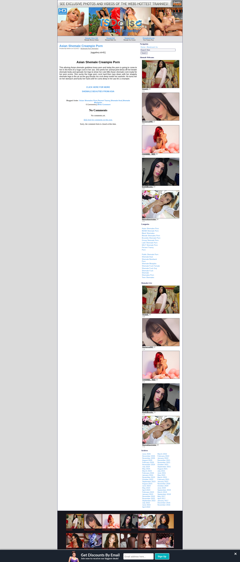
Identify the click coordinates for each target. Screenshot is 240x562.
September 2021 (164, 467)
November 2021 (164, 462)
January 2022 (163, 458)
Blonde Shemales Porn (151, 236)
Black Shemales (148, 233)
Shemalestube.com (148, 38)
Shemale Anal (116, 100)
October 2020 (163, 486)
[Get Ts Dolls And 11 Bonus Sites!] (120, 35)
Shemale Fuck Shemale (147, 272)
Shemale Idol (110, 38)
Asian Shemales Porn (88, 100)
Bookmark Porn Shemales (89, 48)
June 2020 (162, 488)
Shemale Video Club (91, 38)
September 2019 (164, 490)
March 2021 (162, 477)
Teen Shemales (148, 277)
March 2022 (162, 454)
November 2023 (148, 477)
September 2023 (149, 481)
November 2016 (164, 505)
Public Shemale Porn (150, 254)
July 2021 (161, 471)
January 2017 (163, 501)
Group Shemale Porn (150, 240)
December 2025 (148, 456)
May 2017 (161, 496)
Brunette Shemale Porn (151, 238)
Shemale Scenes (129, 38)
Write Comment (104, 104)
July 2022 (146, 503)
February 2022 (163, 456)
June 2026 (146, 454)
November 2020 (164, 484)
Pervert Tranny (104, 100)
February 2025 (148, 462)
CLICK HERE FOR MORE (98, 87)
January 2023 (147, 494)
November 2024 (148, 465)
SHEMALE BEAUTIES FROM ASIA (98, 91)
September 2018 (164, 494)
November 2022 (148, 498)
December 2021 (164, 460)
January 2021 (163, 481)
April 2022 (146, 507)
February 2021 (163, 479)
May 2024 (146, 469)
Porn (144, 250)
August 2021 (163, 469)
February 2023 (148, 492)
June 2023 (146, 486)
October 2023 (147, 479)
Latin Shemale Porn (150, 243)
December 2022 (148, 496)
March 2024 (147, 471)
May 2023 (146, 488)
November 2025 (148, 458)
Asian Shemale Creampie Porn (81, 46)
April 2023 (146, 490)
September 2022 (149, 501)
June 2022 (146, 505)
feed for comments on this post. (98, 120)
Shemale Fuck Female (151, 266)
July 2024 (146, 467)
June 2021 (162, 473)
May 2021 (161, 475)
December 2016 (164, 503)
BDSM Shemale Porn (150, 231)
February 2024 (148, 473)
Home (143, 47)
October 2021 (163, 465)
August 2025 (147, 460)
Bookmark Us (152, 47)
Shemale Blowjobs (149, 264)
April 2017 (162, 498)
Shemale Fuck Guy (149, 268)
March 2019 (162, 492)
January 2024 (147, 475)
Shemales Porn (148, 275)
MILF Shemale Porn (150, 245)
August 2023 (147, 484)
